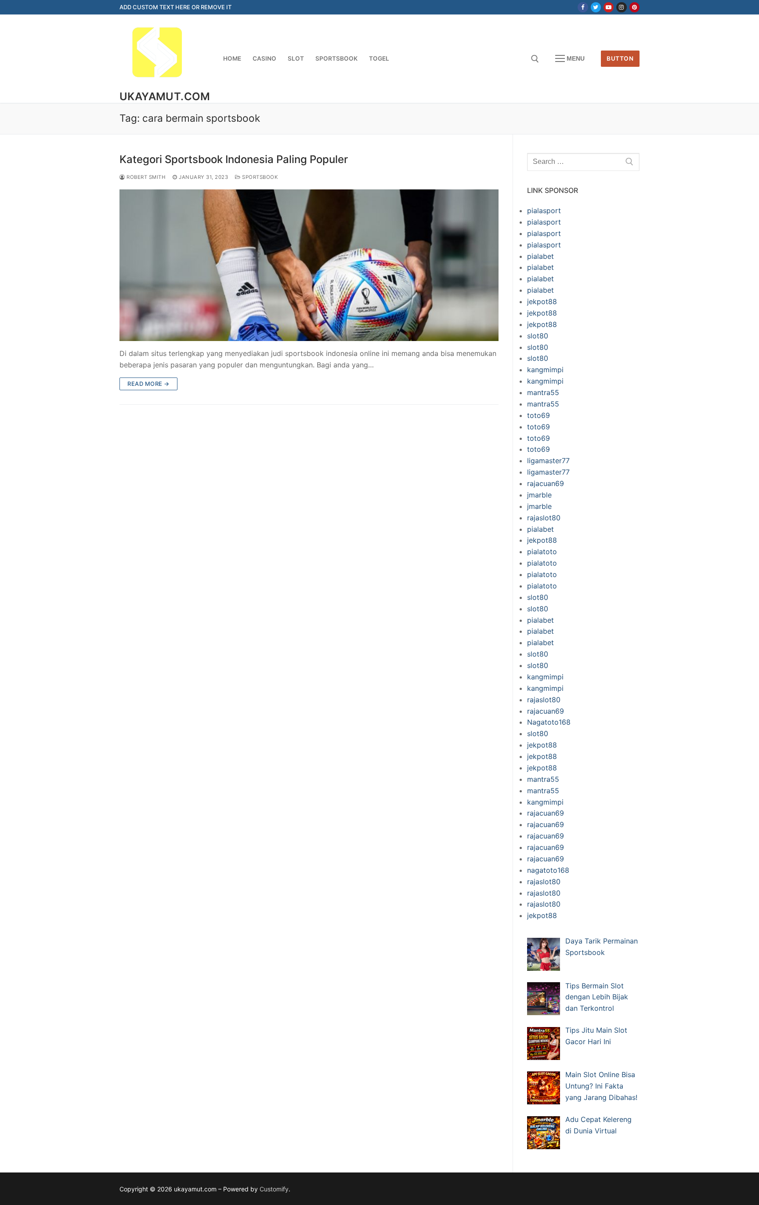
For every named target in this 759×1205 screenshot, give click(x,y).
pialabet (540, 256)
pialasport (544, 210)
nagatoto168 (548, 870)
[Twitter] (596, 7)
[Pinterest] (634, 7)
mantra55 (543, 392)
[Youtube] (609, 7)
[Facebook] (583, 7)
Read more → (148, 383)
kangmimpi (545, 369)
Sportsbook (259, 177)
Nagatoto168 (549, 722)
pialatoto (542, 551)
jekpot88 (542, 301)
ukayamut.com (164, 96)
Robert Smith (145, 177)
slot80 (537, 335)
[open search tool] (535, 59)
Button (620, 58)
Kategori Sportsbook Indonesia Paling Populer (233, 159)
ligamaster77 (548, 460)
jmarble (539, 494)
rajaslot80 (543, 517)
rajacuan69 (545, 483)
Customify (274, 1189)
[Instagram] (621, 7)
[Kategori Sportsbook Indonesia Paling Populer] (309, 265)
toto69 (538, 415)
